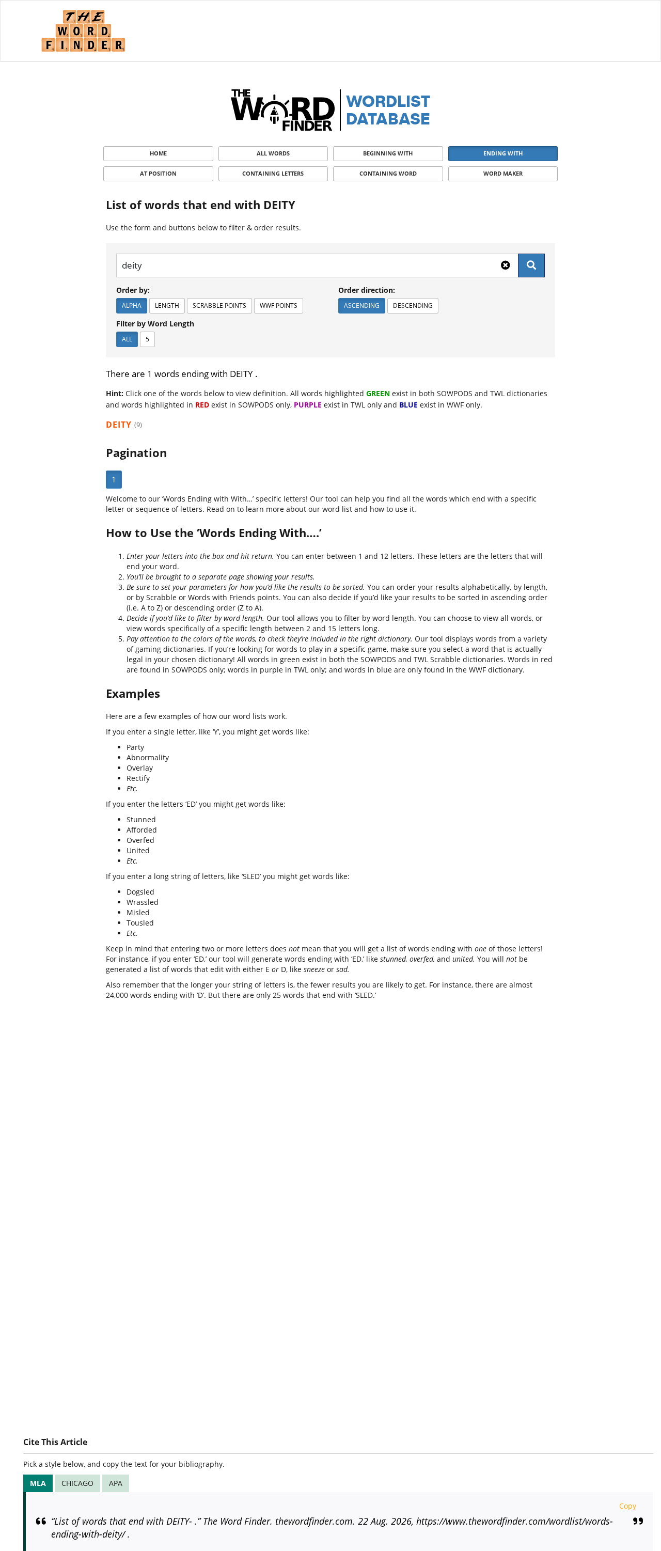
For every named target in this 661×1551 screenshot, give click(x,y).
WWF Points (278, 305)
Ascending (362, 305)
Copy (627, 1506)
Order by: (133, 290)
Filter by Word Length (155, 323)
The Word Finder (83, 30)
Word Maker (503, 173)
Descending (413, 305)
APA (115, 1483)
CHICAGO (77, 1483)
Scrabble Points (219, 305)
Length (167, 305)
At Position (158, 173)
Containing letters (273, 173)
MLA (38, 1483)
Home (158, 153)
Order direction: (366, 290)
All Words (273, 153)
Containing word (388, 173)
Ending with (503, 153)
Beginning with (388, 153)
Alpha (131, 305)
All (127, 339)
